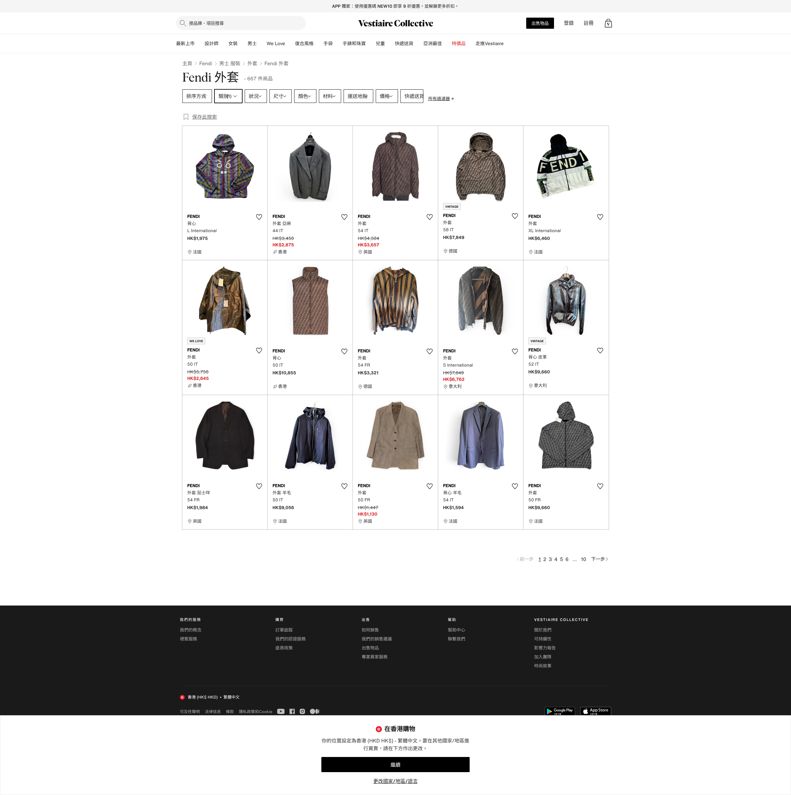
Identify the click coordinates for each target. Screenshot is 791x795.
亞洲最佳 (432, 43)
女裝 (233, 43)
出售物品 (540, 23)
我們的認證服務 (290, 639)
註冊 (589, 23)
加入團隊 (543, 657)
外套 (252, 63)
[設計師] (223, 43)
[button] (608, 23)
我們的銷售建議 (377, 639)
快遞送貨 (404, 43)
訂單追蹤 (284, 630)
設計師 (211, 43)
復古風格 (304, 43)
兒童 (380, 43)
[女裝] (242, 43)
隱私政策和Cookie (255, 711)
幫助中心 (456, 630)
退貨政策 (284, 648)
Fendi (205, 63)
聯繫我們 (456, 639)
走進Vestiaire (490, 43)
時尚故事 (543, 666)
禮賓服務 (188, 639)
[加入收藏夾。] (259, 217)
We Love (276, 43)
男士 (252, 43)
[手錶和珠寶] (370, 43)
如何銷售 (370, 630)
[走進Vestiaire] (508, 43)
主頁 (187, 63)
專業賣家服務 (374, 657)
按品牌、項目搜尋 (206, 23)
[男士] (261, 43)
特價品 (459, 43)
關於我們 (543, 630)
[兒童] (389, 43)
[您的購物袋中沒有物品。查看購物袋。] (608, 23)
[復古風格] (318, 43)
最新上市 (185, 43)
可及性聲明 (190, 712)
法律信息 (213, 711)
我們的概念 (190, 630)
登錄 (569, 23)
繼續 (395, 764)
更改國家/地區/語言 (395, 781)
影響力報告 (545, 648)
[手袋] (337, 43)
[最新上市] (199, 43)
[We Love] (290, 43)
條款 (230, 711)
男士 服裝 (229, 63)
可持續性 (543, 639)
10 (583, 559)
